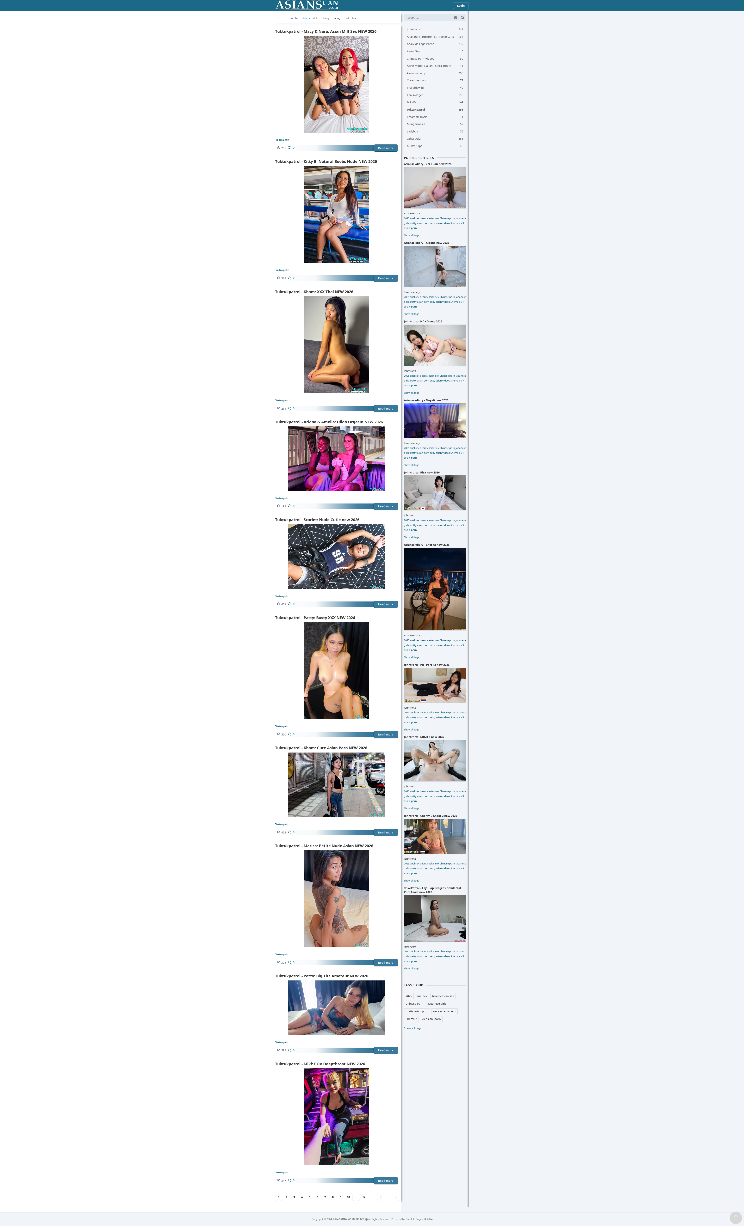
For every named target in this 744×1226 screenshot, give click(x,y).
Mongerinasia (435, 124)
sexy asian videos (440, 223)
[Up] (736, 1218)
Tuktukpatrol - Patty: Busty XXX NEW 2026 (315, 617)
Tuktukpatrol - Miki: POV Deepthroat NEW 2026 (320, 1063)
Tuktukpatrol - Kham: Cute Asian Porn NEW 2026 (321, 747)
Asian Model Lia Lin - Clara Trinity (435, 66)
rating (336, 18)
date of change (321, 18)
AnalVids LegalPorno (435, 44)
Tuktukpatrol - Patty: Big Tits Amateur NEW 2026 (321, 976)
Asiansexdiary (435, 73)
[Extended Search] (455, 17)
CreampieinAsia (435, 117)
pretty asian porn (419, 223)
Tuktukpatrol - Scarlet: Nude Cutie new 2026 (317, 519)
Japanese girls (437, 1003)
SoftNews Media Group (353, 1219)
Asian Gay (435, 51)
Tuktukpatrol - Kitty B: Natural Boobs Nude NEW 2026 (326, 161)
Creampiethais (435, 80)
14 (363, 1197)
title (354, 18)
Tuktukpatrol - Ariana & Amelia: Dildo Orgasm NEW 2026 (329, 421)
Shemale (455, 223)
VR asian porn (431, 1019)
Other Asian (435, 138)
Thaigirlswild (435, 87)
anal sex (414, 218)
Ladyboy (435, 131)
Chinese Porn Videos (435, 58)
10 (348, 1197)
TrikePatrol (435, 102)
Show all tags (411, 235)
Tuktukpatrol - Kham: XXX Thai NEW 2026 (314, 291)
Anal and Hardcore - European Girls (435, 37)
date (305, 18)
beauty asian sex (429, 218)
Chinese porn (447, 218)
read (346, 18)
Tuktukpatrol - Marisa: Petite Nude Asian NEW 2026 (324, 845)
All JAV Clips (435, 146)
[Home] (280, 18)
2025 (406, 218)
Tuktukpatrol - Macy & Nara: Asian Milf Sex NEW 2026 (325, 31)
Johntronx (435, 29)
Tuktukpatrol (282, 140)
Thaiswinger (435, 95)
